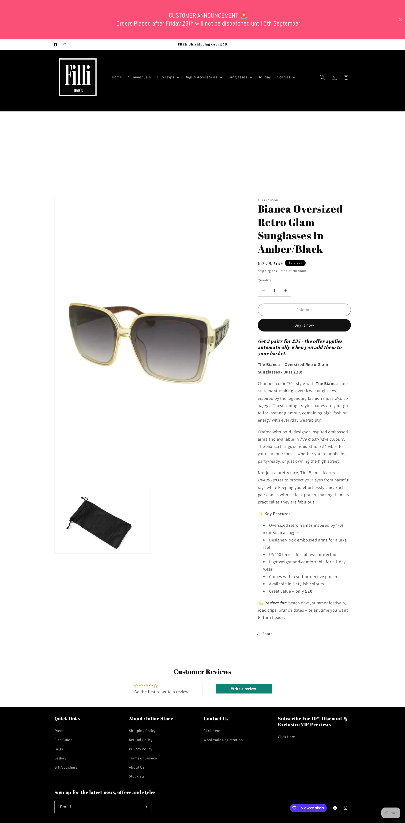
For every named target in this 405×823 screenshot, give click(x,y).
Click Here (286, 737)
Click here (211, 730)
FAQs (58, 749)
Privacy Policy (140, 749)
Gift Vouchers (65, 767)
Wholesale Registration (223, 740)
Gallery (60, 758)
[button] (168, 77)
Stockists (137, 776)
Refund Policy (141, 740)
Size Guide (63, 740)
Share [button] (267, 633)
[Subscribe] (145, 806)
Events (60, 730)
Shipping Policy (142, 730)
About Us (137, 767)
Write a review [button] (243, 688)
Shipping (264, 271)
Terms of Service (143, 758)
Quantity (264, 280)
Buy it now (304, 325)
